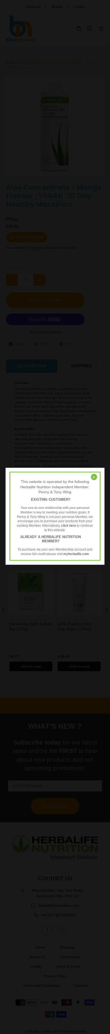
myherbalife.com (76, 554)
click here (68, 525)
